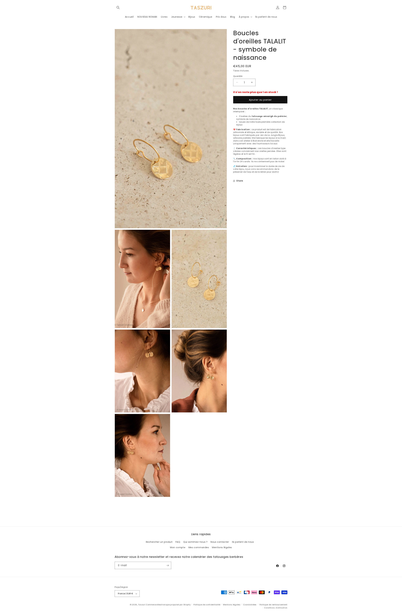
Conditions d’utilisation (275, 608)
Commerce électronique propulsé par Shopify (168, 604)
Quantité (237, 76)
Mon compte (177, 547)
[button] (118, 7)
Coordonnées (250, 604)
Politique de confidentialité (206, 604)
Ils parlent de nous (243, 541)
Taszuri (141, 604)
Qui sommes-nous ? (195, 541)
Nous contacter (220, 541)
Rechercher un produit (159, 541)
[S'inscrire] (167, 565)
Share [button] (239, 180)
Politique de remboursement (273, 604)
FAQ (178, 541)
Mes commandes (198, 547)
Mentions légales (222, 547)
